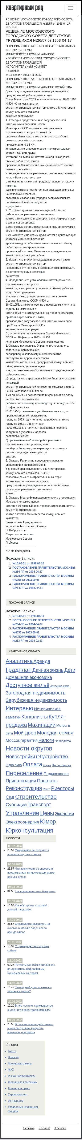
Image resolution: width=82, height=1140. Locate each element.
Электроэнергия (22, 822)
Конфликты (34, 717)
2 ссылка (44, 1128)
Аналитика (19, 661)
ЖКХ (11, 1069)
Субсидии (16, 804)
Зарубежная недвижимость (36, 700)
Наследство (63, 740)
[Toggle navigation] (70, 8)
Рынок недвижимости (21, 1075)
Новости (13, 838)
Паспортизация (61, 765)
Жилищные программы (22, 1082)
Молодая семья (55, 733)
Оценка (47, 765)
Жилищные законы (20, 1063)
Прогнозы (47, 780)
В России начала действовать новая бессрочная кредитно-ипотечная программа (30, 1028)
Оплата (32, 764)
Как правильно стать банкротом (35, 891)
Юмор (48, 821)
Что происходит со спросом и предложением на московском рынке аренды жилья (30, 872)
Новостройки (20, 756)
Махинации (42, 725)
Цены (47, 813)
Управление (22, 813)
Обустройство (52, 756)
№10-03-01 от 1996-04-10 (28, 563)
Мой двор (25, 733)
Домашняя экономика (29, 677)
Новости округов (29, 748)
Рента (46, 789)
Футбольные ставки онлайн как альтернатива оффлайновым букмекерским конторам (31, 969)
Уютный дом (16, 1100)
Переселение (24, 773)
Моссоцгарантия (22, 740)
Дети (69, 670)
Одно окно (14, 765)
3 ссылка (60, 1128)
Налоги (46, 740)
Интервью (19, 708)
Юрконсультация (29, 830)
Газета (12, 1051)
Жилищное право (19, 1088)
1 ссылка (28, 1128)
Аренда (41, 661)
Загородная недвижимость (35, 693)
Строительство (36, 796)
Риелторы (62, 788)
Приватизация (21, 780)
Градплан (19, 669)
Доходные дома (59, 686)
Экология (64, 813)
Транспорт (39, 804)
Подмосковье (56, 774)
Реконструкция (24, 788)
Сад (10, 797)
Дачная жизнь (47, 670)
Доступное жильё (27, 685)
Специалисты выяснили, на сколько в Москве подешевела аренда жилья (28, 928)
